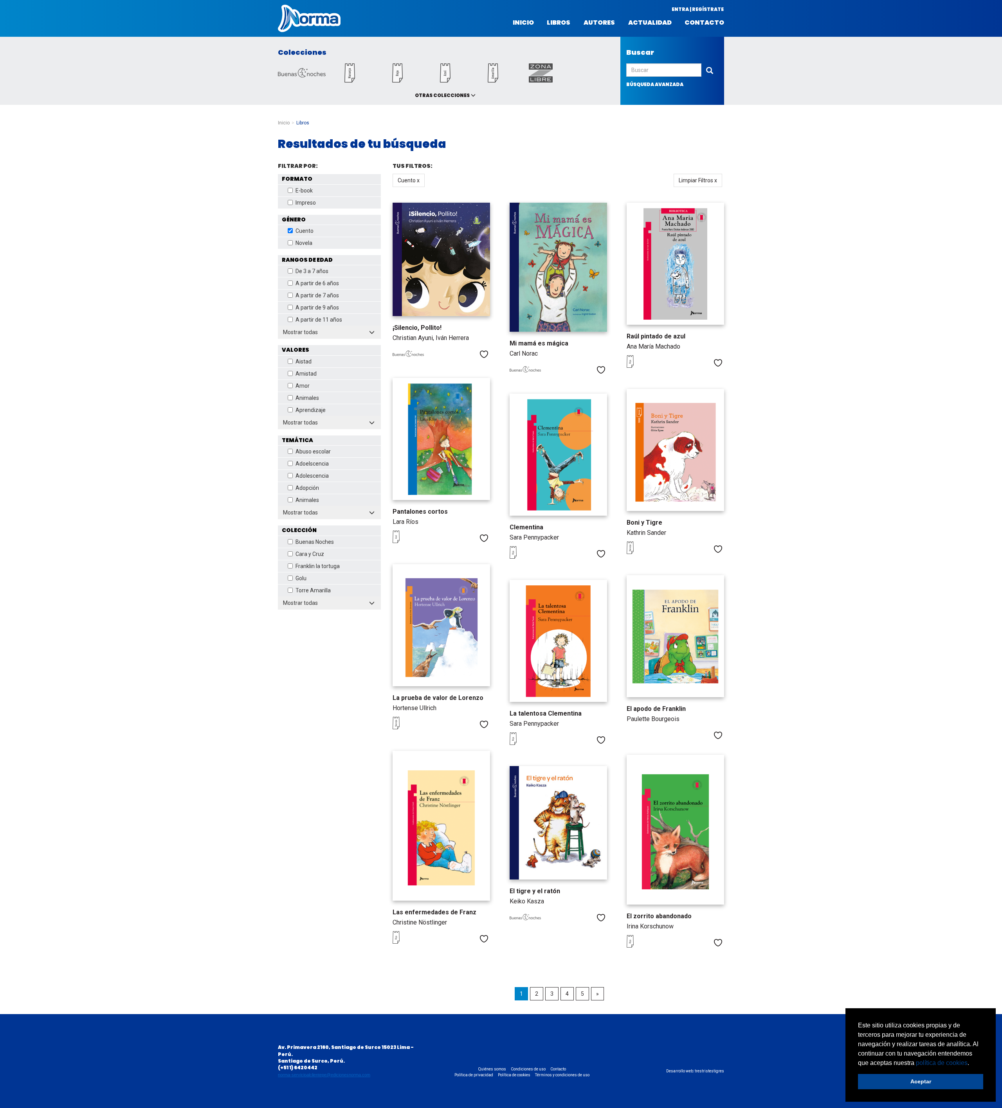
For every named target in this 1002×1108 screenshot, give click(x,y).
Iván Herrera (452, 338)
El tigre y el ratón (535, 891)
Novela (304, 243)
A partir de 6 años (317, 283)
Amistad (306, 374)
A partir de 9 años (317, 307)
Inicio (523, 23)
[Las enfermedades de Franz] (441, 826)
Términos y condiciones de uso (562, 1075)
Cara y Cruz (310, 554)
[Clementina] (558, 454)
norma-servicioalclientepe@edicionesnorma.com (324, 1074)
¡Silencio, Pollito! (417, 327)
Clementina (526, 527)
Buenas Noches (315, 542)
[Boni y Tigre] (675, 450)
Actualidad (650, 23)
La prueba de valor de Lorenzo (438, 697)
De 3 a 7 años (312, 271)
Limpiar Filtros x (698, 180)
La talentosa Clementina (546, 713)
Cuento (305, 231)
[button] (972, 1063)
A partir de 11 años (319, 320)
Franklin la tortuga (318, 566)
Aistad (304, 361)
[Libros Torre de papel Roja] (397, 80)
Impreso (306, 203)
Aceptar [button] (920, 1081)
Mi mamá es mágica (539, 343)
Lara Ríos (405, 521)
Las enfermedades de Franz (434, 912)
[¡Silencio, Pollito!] (441, 259)
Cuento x (409, 180)
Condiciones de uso (528, 1069)
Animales (307, 398)
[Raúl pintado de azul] (675, 263)
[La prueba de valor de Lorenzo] (441, 625)
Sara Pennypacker (534, 537)
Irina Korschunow (650, 926)
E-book (304, 190)
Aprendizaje (311, 410)
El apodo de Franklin (656, 708)
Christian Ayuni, (414, 338)
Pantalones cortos (420, 511)
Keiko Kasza (527, 901)
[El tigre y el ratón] (558, 823)
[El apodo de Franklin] (675, 636)
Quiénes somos (492, 1069)
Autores (599, 22)
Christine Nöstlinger (420, 922)
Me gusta (484, 354)
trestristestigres (709, 1071)
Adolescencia (312, 476)
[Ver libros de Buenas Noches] (408, 355)
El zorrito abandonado (659, 916)
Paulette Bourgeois (653, 719)
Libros (558, 23)
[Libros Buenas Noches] (302, 75)
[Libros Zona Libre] (540, 80)
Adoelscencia (312, 463)
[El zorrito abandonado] (675, 830)
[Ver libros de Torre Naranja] (642, 552)
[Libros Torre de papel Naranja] (349, 80)
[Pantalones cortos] (441, 439)
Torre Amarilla (313, 590)
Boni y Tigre (644, 522)
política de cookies (942, 1062)
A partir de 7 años (317, 295)
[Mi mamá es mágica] (558, 267)
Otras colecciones (442, 95)
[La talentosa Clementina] (558, 640)
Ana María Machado (653, 346)
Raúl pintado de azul (656, 336)
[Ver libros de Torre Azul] (408, 541)
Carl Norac (524, 353)
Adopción (307, 488)
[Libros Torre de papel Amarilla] (493, 80)
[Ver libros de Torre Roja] (642, 366)
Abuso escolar (313, 451)
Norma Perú (309, 18)
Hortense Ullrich (414, 708)
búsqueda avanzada (654, 84)
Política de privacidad (473, 1075)
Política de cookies (514, 1075)
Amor (303, 386)
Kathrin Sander (646, 532)
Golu (301, 578)
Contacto (704, 23)
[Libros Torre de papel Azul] (445, 80)
